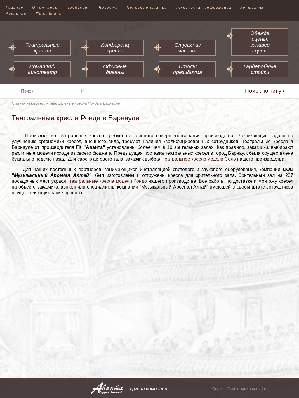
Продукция (78, 8)
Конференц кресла (115, 48)
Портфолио (49, 14)
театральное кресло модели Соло (199, 158)
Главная (14, 8)
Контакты (251, 8)
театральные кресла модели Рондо (108, 181)
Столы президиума (187, 69)
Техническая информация (204, 8)
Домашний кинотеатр (42, 69)
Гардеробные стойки (260, 69)
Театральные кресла (42, 48)
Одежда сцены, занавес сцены (260, 42)
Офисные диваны (115, 69)
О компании (45, 8)
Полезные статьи (147, 8)
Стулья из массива (188, 48)
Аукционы (16, 14)
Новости (108, 8)
